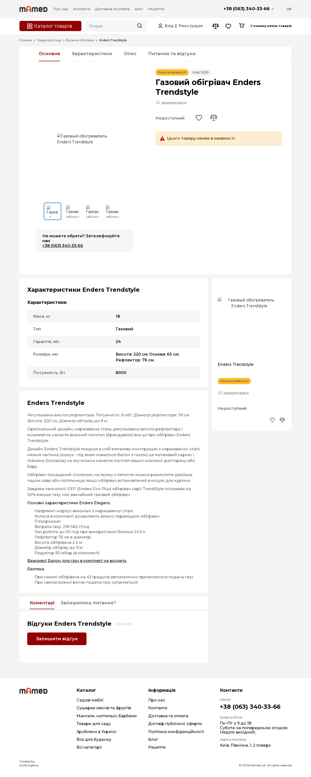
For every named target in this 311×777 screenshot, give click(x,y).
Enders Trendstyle (235, 364)
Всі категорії (89, 747)
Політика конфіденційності (176, 731)
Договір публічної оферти (175, 723)
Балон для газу (63, 560)
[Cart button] (241, 26)
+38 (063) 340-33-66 (247, 8)
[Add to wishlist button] (199, 118)
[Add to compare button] (213, 118)
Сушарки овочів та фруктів (104, 708)
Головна (25, 40)
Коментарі (42, 603)
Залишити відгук (174, 102)
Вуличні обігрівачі (80, 40)
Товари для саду (49, 40)
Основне (49, 53)
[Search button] (139, 26)
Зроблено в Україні (96, 731)
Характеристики (92, 53)
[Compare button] (215, 26)
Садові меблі (90, 700)
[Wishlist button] (228, 26)
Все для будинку (94, 739)
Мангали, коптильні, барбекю (107, 716)
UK (289, 9)
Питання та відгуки (172, 53)
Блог (153, 739)
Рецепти (157, 747)
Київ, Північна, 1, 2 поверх (245, 745)
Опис (130, 53)
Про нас (156, 700)
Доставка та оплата (168, 716)
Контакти (157, 708)
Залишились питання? (88, 603)
